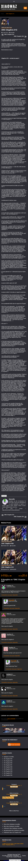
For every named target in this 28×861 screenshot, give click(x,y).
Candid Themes (17, 856)
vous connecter (11, 718)
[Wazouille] (5, 504)
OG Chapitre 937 (8, 773)
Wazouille (12, 32)
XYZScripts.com (21, 860)
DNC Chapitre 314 (9, 34)
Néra (5, 826)
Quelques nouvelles (9, 756)
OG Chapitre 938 (8, 771)
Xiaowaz (9, 6)
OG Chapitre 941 (8, 765)
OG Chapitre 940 (8, 767)
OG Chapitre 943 (8, 760)
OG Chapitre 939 (8, 769)
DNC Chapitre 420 (7, 543)
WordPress (16, 855)
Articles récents (11, 495)
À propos (4, 495)
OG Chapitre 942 (8, 762)
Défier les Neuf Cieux (6, 27)
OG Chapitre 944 (8, 758)
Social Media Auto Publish (8, 860)
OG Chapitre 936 (8, 775)
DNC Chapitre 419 (7, 567)
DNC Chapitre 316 (19, 36)
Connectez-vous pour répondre (9, 595)
